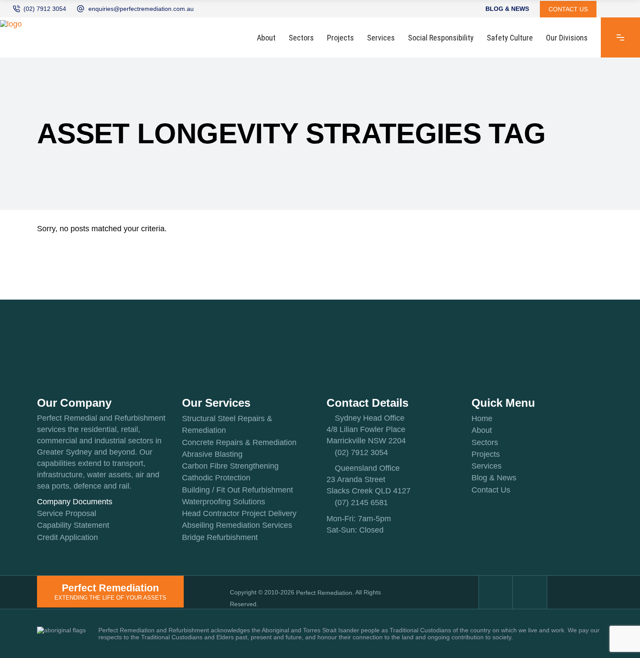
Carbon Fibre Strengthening (230, 466)
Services (487, 466)
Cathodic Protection (216, 478)
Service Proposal (66, 513)
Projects (486, 454)
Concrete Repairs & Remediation (239, 442)
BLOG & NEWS (507, 9)
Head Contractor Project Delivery (239, 513)
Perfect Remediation (324, 592)
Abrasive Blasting (212, 454)
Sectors (485, 442)
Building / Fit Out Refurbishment (237, 490)
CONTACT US (568, 9)
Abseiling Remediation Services (237, 525)
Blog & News (494, 478)
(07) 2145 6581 (361, 503)
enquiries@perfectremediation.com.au (141, 8)
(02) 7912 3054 (45, 8)
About (482, 430)
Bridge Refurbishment (220, 537)
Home (482, 418)
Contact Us (491, 490)
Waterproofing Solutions (223, 501)
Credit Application (67, 537)
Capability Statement (73, 525)
